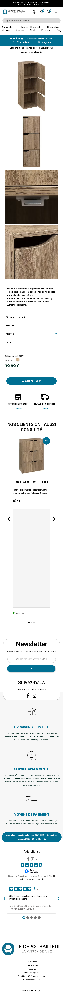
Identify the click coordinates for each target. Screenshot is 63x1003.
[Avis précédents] (4, 898)
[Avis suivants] (59, 898)
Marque (10, 325)
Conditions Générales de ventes (31, 976)
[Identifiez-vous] (34, 11)
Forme (9, 342)
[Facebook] (28, 695)
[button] (9, 519)
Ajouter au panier (31, 381)
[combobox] (30, 20)
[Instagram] (34, 696)
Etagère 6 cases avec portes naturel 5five (30, 482)
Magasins (31, 969)
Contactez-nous (31, 965)
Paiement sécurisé (31, 980)
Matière (10, 333)
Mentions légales (31, 973)
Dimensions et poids (17, 317)
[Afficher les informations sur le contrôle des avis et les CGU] (54, 876)
